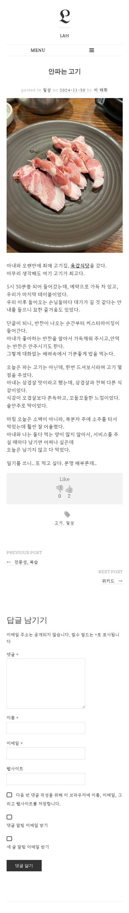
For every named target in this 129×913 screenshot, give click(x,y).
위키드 (112, 581)
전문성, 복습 (22, 562)
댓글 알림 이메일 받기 (27, 825)
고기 (59, 523)
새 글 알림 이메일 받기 (28, 847)
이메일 (15, 743)
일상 (47, 90)
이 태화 (101, 90)
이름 (13, 718)
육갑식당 (80, 265)
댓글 (13, 654)
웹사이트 (15, 768)
